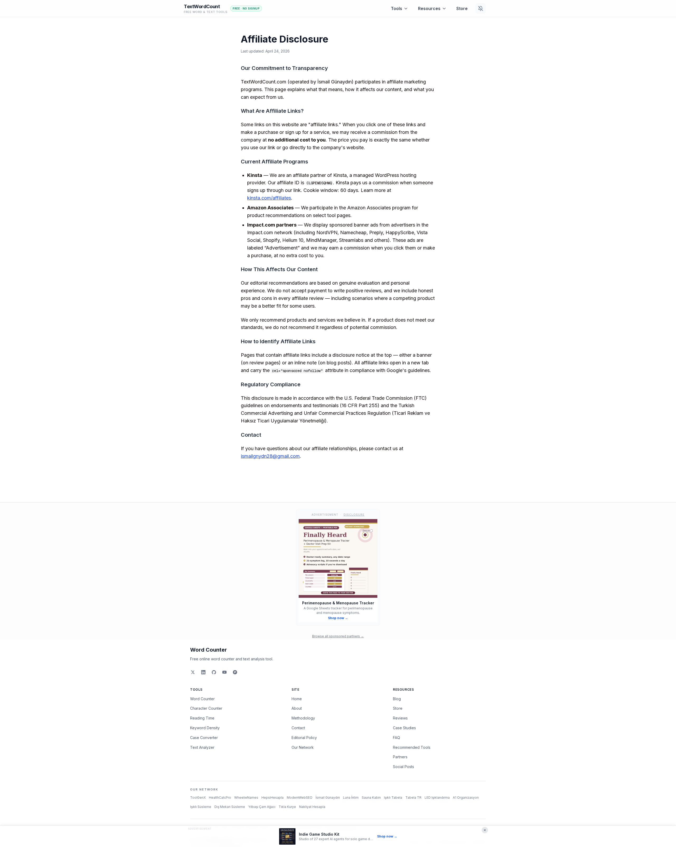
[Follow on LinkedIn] (203, 672)
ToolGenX (198, 797)
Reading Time (202, 718)
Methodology (303, 718)
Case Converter (204, 737)
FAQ (396, 737)
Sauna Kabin (371, 797)
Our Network (303, 747)
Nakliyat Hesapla (312, 807)
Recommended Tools (411, 747)
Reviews (400, 718)
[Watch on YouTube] (224, 672)
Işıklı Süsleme (200, 807)
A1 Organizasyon (466, 797)
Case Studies (404, 728)
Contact (298, 728)
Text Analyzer (202, 747)
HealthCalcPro (220, 797)
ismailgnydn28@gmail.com (270, 456)
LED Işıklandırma (437, 797)
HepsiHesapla (272, 797)
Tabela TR (413, 797)
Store (462, 8)
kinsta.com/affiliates (269, 198)
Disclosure (354, 514)
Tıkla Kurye (287, 807)
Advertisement (200, 828)
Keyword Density (205, 728)
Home (297, 699)
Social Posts (403, 766)
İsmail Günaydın (328, 797)
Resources (429, 8)
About (297, 708)
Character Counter (206, 708)
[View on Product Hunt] (235, 672)
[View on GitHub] (214, 672)
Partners (400, 757)
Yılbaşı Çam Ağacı (261, 807)
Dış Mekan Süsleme (229, 807)
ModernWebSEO (299, 797)
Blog (397, 699)
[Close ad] (485, 830)
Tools (396, 8)
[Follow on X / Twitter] (193, 672)
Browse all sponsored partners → (338, 636)
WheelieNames (246, 797)
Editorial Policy (304, 737)
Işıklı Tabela (393, 797)
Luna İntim (351, 797)
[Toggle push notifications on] (480, 8)
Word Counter (208, 650)
